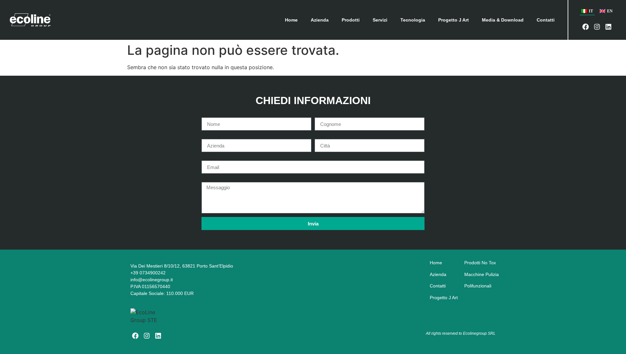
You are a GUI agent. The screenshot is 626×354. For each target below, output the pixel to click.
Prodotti (351, 20)
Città (320, 136)
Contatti (546, 20)
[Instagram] (597, 27)
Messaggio (214, 179)
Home (291, 20)
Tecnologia (412, 20)
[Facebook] (585, 27)
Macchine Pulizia (481, 274)
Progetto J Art (453, 20)
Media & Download (503, 20)
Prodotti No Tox (480, 262)
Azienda (320, 20)
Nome (208, 114)
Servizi (380, 20)
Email (208, 158)
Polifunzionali (477, 285)
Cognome (326, 114)
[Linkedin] (608, 27)
